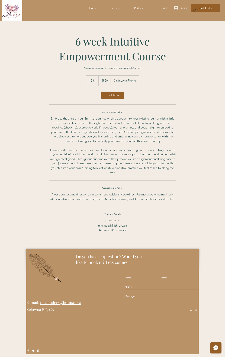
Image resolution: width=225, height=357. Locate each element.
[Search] (195, 10)
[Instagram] (38, 351)
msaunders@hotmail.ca (60, 302)
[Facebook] (28, 351)
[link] (112, 95)
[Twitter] (33, 351)
